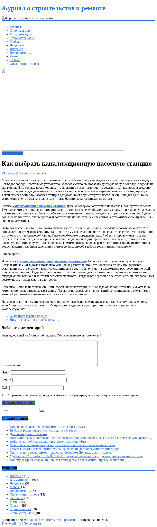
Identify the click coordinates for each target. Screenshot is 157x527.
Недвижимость (20, 52)
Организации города (24, 63)
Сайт (5, 387)
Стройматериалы (22, 38)
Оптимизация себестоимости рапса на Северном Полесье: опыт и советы (61, 452)
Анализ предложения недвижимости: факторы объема (48, 426)
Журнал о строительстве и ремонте (53, 8)
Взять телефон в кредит (28, 316)
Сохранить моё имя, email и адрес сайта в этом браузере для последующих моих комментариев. (73, 395)
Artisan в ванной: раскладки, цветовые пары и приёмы (48, 441)
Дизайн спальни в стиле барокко (34, 319)
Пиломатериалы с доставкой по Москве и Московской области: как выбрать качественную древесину (81, 438)
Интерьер (16, 49)
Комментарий (11, 365)
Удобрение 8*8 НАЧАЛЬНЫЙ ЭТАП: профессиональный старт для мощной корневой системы (76, 456)
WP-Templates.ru (29, 523)
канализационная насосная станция (38, 206)
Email (7, 380)
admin (26, 173)
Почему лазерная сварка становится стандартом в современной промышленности (67, 460)
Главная (15, 27)
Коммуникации (20, 34)
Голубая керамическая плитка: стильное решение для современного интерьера (64, 449)
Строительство (20, 30)
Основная (17, 498)
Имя (6, 372)
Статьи (15, 60)
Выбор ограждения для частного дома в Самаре (43, 430)
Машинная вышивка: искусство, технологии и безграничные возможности (62, 445)
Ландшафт (17, 45)
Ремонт (15, 56)
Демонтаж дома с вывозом (28, 434)
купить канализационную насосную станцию (53, 261)
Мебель (15, 41)
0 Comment (38, 173)
